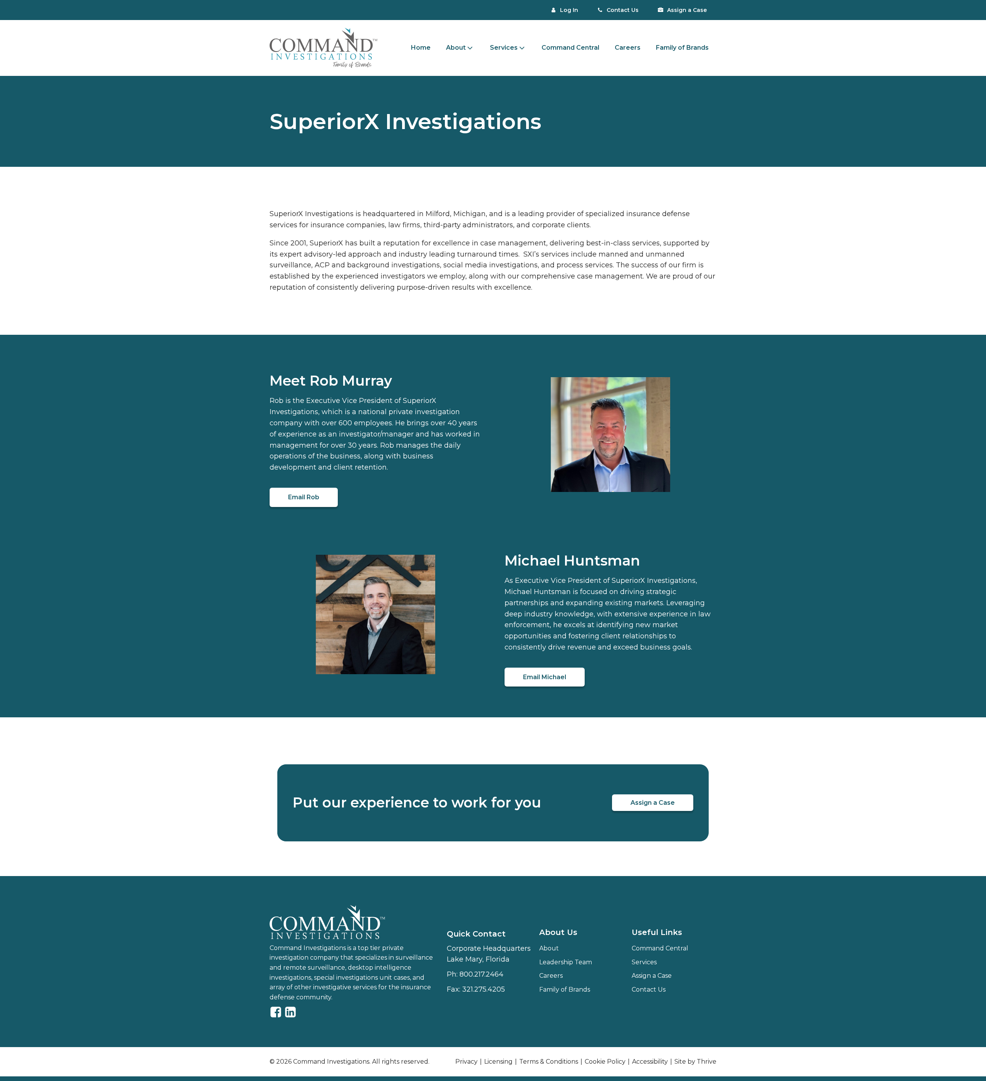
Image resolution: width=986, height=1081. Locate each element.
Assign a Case (653, 802)
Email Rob (303, 497)
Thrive (706, 1061)
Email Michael (544, 677)
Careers (628, 47)
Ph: (475, 974)
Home (421, 47)
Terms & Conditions (548, 1061)
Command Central (570, 47)
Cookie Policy (605, 1061)
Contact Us (649, 989)
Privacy (466, 1061)
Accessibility (650, 1061)
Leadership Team (565, 962)
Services (504, 47)
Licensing (498, 1061)
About (549, 948)
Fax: (476, 989)
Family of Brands (682, 47)
